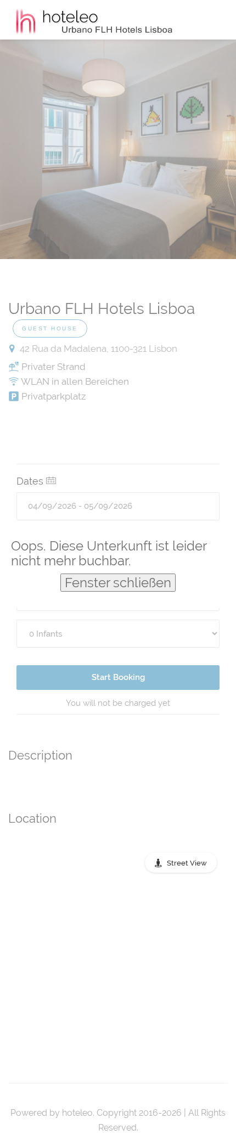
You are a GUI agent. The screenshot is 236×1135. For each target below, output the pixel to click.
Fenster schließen (118, 583)
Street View (187, 863)
